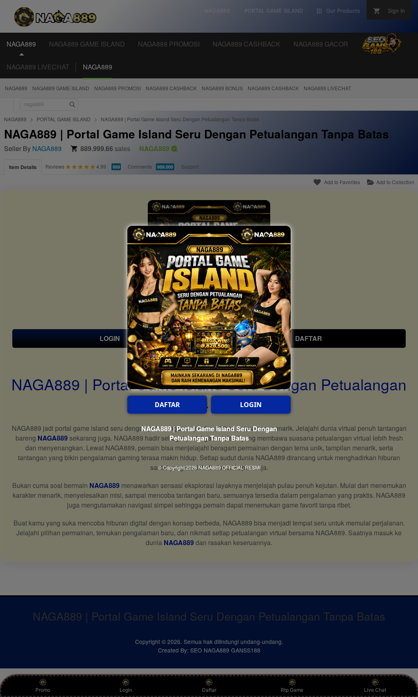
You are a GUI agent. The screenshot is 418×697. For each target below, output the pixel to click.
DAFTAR (167, 404)
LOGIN (251, 404)
